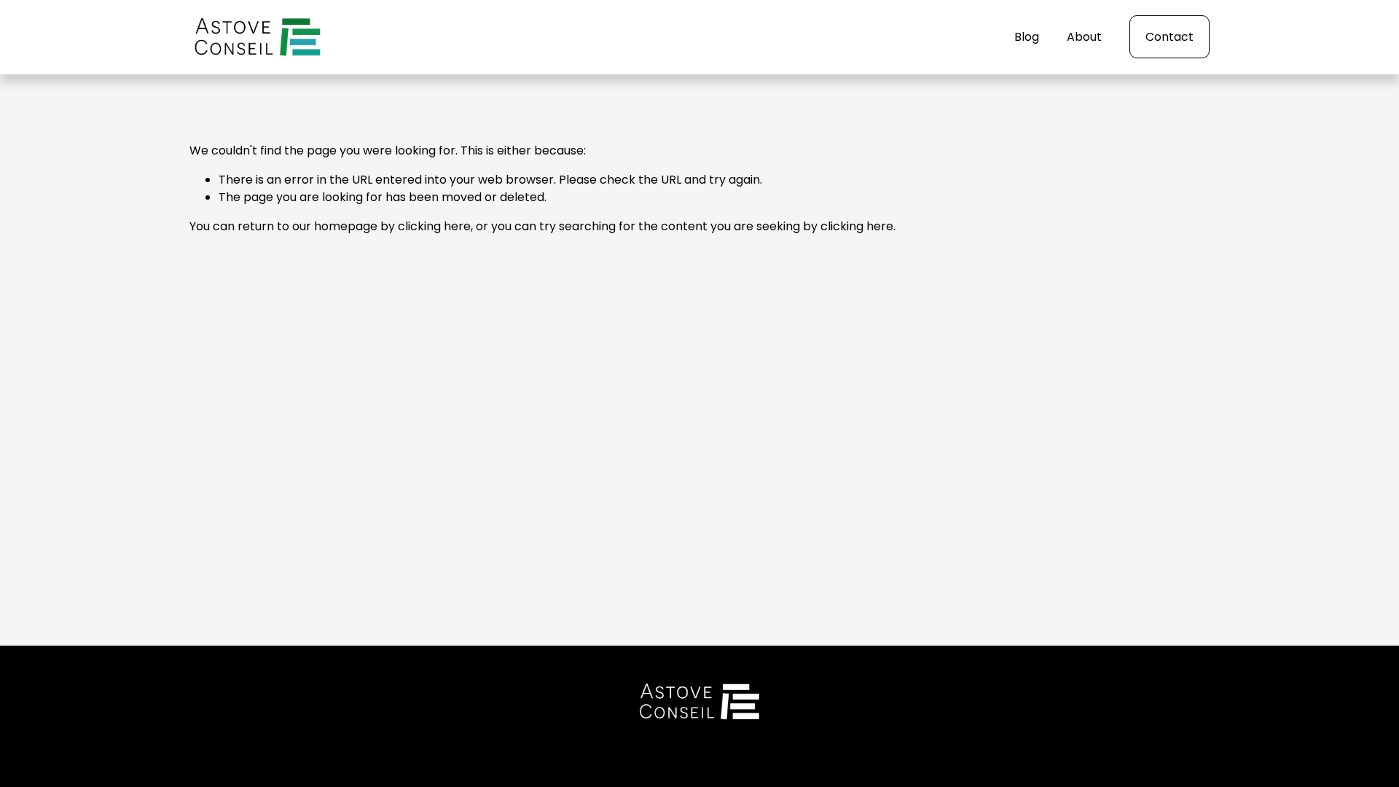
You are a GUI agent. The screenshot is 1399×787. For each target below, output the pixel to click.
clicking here (434, 226)
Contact (1169, 36)
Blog (1026, 36)
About (1084, 36)
